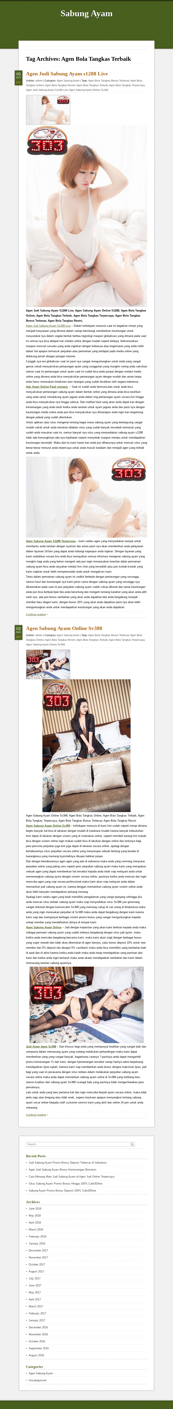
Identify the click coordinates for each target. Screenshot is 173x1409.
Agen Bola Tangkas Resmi (60, 85)
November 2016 (38, 1334)
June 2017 (35, 1285)
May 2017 (35, 1292)
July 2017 (35, 1278)
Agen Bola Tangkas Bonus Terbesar (108, 80)
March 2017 (36, 1306)
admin (39, 80)
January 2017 (37, 1320)
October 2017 (37, 1264)
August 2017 (36, 1271)
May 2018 (35, 1215)
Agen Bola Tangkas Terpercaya (127, 85)
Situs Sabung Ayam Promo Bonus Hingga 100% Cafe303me (65, 1183)
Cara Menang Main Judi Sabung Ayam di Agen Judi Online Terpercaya (71, 1176)
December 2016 (38, 1327)
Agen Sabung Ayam (68, 80)
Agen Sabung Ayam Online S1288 (88, 90)
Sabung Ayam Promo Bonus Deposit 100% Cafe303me (62, 1190)
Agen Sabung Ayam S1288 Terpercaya (51, 541)
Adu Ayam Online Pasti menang (47, 386)
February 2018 (37, 1236)
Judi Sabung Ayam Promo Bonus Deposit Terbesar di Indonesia (67, 1162)
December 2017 (38, 1250)
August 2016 (36, 1355)
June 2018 (35, 1208)
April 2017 (35, 1299)
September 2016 (39, 1348)
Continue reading (36, 614)
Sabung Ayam (87, 13)
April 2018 (35, 1222)
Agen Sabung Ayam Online (43, 927)
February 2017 (37, 1313)
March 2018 (36, 1229)
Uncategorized (37, 1380)
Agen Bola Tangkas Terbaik (92, 85)
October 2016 (37, 1341)
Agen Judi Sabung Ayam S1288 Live (47, 90)
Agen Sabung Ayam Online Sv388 (64, 628)
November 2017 (38, 1257)
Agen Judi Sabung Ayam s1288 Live (67, 73)
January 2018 (37, 1243)
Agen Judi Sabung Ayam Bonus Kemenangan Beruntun (62, 1169)
